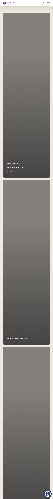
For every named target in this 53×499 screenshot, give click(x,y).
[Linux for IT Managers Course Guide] (26, 95)
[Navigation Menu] (48, 3)
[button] (48, 494)
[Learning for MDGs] (26, 262)
